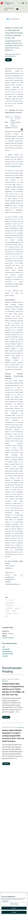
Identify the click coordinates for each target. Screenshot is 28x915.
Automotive (17, 608)
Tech (7, 616)
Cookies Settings (14, 904)
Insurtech (7, 610)
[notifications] (23, 3)
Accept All (14, 912)
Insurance (14, 610)
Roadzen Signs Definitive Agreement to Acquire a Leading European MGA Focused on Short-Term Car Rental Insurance (13, 735)
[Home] (7, 3)
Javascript (5, 656)
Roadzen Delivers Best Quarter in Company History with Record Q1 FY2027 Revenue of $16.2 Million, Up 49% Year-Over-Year (13, 689)
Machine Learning (9, 605)
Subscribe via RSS (7, 651)
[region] (14, 903)
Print (3, 647)
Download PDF (6, 649)
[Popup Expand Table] (22, 129)
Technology (8, 613)
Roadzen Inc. (12, 56)
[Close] (26, 894)
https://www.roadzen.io (8, 637)
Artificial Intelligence (10, 602)
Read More (6, 717)
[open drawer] (26, 3)
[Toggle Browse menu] (22, 9)
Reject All (14, 908)
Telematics (15, 613)
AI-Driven (10, 600)
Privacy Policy (5, 901)
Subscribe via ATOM (7, 653)
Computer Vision (9, 608)
